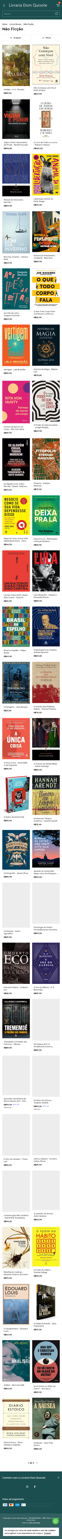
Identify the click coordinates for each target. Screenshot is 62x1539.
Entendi (47, 1533)
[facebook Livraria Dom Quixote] (35, 1487)
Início (4, 24)
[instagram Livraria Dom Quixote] (27, 1487)
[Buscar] (56, 13)
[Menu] (4, 6)
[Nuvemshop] (31, 1523)
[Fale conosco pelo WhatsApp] (55, 1521)
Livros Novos (15, 24)
